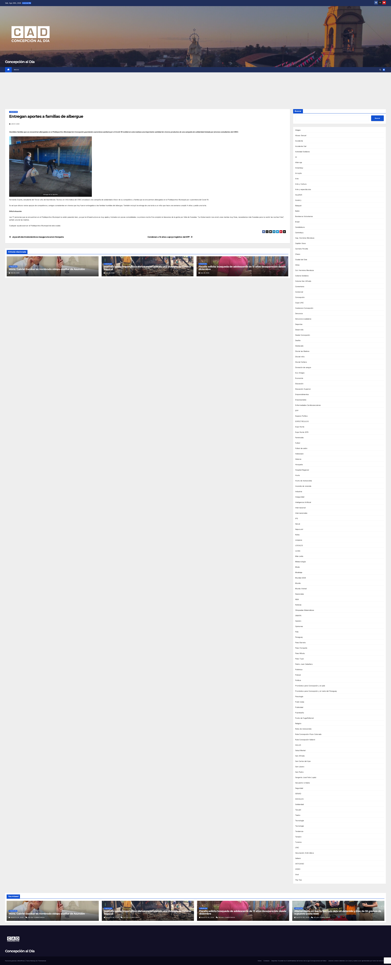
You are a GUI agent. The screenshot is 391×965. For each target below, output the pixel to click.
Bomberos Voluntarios (304, 216)
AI (296, 157)
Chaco (297, 254)
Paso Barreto (300, 643)
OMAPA (298, 616)
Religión (298, 723)
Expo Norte (299, 427)
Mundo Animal (301, 589)
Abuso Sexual (300, 135)
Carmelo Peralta (301, 249)
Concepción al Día (20, 62)
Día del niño (300, 357)
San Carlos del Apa (303, 761)
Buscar (298, 111)
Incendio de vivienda (303, 486)
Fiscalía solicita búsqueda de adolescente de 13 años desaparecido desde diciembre (242, 268)
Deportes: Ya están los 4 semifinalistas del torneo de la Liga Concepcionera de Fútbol (298, 961)
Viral (297, 874)
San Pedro (299, 772)
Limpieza (298, 540)
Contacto (266, 961)
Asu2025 (298, 195)
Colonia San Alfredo (303, 281)
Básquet (298, 206)
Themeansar (42, 961)
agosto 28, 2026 (207, 917)
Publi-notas (299, 702)
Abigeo (298, 130)
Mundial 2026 (300, 578)
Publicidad (299, 707)
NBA (297, 599)
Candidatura (300, 227)
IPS (296, 518)
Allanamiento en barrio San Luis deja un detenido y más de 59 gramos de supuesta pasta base (337, 912)
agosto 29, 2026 (17, 917)
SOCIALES (299, 799)
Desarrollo (299, 330)
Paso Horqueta (301, 648)
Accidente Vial (300, 146)
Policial (298, 675)
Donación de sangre (303, 367)
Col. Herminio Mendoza (304, 270)
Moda (297, 567)
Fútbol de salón (301, 448)
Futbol (297, 443)
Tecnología (299, 821)
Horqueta (299, 465)
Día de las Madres (302, 351)
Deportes (299, 324)
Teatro (297, 815)
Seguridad (299, 788)
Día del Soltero (301, 362)
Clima (297, 265)
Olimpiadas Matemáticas (304, 610)
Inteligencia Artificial (303, 502)
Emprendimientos (302, 394)
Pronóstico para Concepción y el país (310, 686)
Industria (298, 491)
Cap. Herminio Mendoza (304, 238)
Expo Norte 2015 (302, 432)
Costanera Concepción (304, 308)
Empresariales (300, 400)
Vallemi (298, 858)
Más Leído (299, 556)
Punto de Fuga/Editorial (304, 718)
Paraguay (299, 637)
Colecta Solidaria (301, 276)
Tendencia (299, 831)
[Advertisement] (195, 87)
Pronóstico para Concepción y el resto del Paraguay (316, 691)
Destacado (299, 346)
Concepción (13, 112)
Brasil (297, 222)
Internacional (300, 508)
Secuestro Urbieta (302, 783)
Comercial (299, 292)
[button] (380, 70)
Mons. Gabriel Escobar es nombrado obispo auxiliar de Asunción (47, 269)
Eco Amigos (300, 373)
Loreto (297, 551)
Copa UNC (299, 303)
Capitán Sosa (300, 243)
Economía (299, 378)
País (297, 632)
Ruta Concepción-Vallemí (305, 740)
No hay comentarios (36, 917)
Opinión (298, 621)
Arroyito (298, 173)
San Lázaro (299, 767)
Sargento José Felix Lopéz (305, 777)
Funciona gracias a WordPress (15, 961)
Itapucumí (299, 529)
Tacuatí (298, 810)
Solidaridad (299, 804)
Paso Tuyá (299, 659)
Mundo (298, 583)
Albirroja (298, 162)
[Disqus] (147, 308)
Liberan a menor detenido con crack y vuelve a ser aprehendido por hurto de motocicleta (357, 961)
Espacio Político (301, 416)
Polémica (298, 670)
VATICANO (299, 864)
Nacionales (299, 594)
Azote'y (298, 200)
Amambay (299, 168)
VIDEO (297, 869)
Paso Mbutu (300, 653)
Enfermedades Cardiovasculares (308, 405)
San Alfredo (300, 756)
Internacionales (301, 513)
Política (298, 680)
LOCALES (299, 545)
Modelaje (298, 572)
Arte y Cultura (300, 184)
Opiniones (299, 626)
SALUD (298, 745)
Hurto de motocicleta (303, 481)
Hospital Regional (302, 470)
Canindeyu (299, 233)
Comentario (299, 286)
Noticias (298, 605)
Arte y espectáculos (303, 189)
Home (259, 961)
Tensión (298, 837)
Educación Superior (303, 389)
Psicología (299, 696)
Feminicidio (299, 438)
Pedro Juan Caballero (304, 664)
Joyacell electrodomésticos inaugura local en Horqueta (38, 237)
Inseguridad (299, 497)
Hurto (297, 475)
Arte (297, 179)
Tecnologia (299, 826)
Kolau (297, 535)
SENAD (298, 794)
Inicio (16, 70)
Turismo (298, 842)
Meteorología (300, 562)
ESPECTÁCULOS (302, 421)
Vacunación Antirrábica (304, 853)
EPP (297, 411)
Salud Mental (300, 750)
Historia (298, 459)
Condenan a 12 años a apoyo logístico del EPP (169, 237)
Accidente (299, 141)
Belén (297, 211)
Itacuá (297, 524)
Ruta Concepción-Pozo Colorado (308, 734)
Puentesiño (299, 713)
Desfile (297, 340)
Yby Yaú (298, 880)
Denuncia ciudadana (303, 319)
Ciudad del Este (301, 260)
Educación (299, 384)
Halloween (299, 454)
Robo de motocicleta (303, 729)
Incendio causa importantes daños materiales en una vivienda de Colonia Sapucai (147, 268)
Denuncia (299, 313)
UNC (297, 848)
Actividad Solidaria (302, 152)
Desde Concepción (302, 335)
